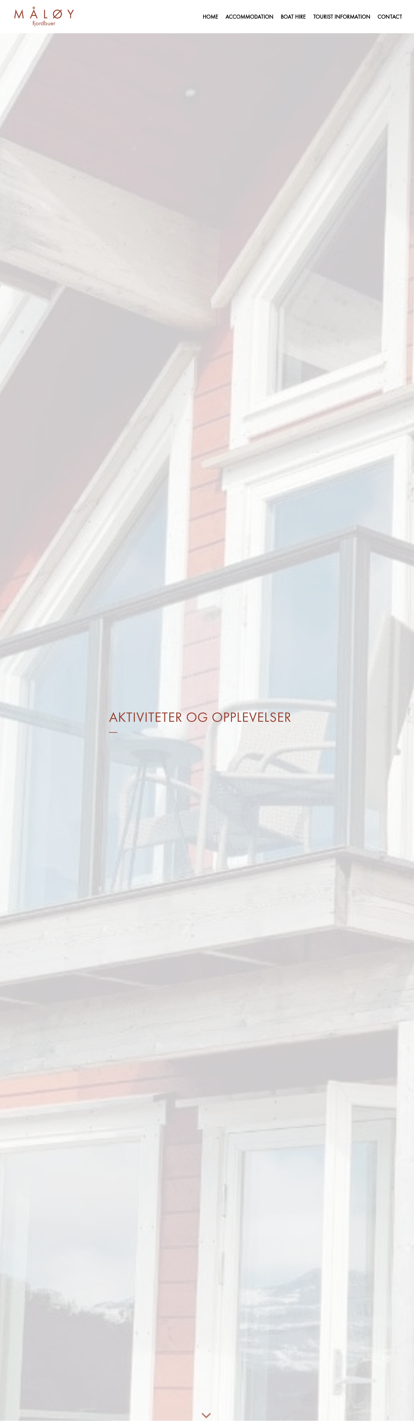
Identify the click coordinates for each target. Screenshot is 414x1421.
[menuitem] (210, 16)
